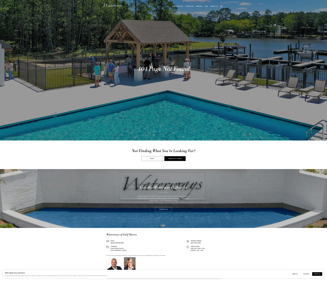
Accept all (317, 274)
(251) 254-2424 (196, 242)
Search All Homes (175, 158)
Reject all (295, 274)
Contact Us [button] (163, 209)
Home (152, 158)
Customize (306, 274)
